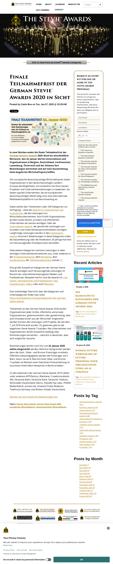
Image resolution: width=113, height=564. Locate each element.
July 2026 (84, 465)
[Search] (100, 4)
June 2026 (85, 467)
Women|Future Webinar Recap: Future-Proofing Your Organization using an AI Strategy (86, 361)
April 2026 (84, 473)
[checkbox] (88, 175)
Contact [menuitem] (59, 9)
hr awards (85, 447)
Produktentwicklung (24, 256)
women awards (87, 441)
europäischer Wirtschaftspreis (22, 407)
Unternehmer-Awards (21, 226)
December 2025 (87, 485)
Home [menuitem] (38, 4)
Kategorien (79, 314)
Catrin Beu (26, 104)
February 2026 (86, 479)
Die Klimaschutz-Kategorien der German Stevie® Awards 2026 (86, 299)
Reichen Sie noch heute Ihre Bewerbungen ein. (34, 396)
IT (61, 260)
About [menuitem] (48, 4)
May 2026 (84, 470)
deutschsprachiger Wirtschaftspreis (51, 407)
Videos (29, 284)
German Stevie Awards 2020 (49, 404)
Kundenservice (17, 260)
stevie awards (87, 410)
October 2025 (86, 490)
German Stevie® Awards (23, 155)
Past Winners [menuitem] (42, 10)
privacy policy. (83, 251)
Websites (49, 284)
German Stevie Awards (26, 404)
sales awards (87, 444)
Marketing (46, 256)
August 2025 (85, 496)
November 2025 (87, 487)
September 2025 (87, 493)
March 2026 (85, 476)
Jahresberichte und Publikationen (35, 280)
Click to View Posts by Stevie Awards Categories (56, 62)
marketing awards (88, 436)
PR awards (85, 438)
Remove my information (86, 237)
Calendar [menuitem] (60, 4)
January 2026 (85, 482)
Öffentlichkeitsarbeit (40, 260)
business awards (88, 407)
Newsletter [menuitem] (74, 4)
